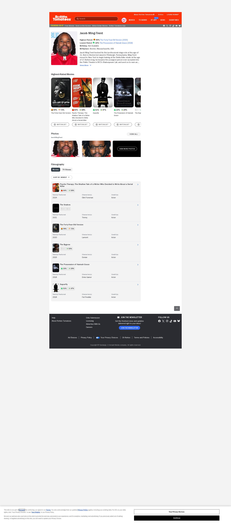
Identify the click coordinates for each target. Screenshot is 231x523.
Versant (22, 510)
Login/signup (173, 14)
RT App (154, 20)
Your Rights (36, 512)
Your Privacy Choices (109, 338)
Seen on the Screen (83, 26)
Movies (132, 20)
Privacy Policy (83, 510)
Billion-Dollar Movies (100, 26)
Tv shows (143, 20)
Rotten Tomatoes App (117, 26)
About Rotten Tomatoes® (144, 14)
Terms (48, 510)
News (162, 20)
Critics (160, 14)
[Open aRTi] (124, 20)
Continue (176, 518)
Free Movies (69, 26)
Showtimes (174, 20)
